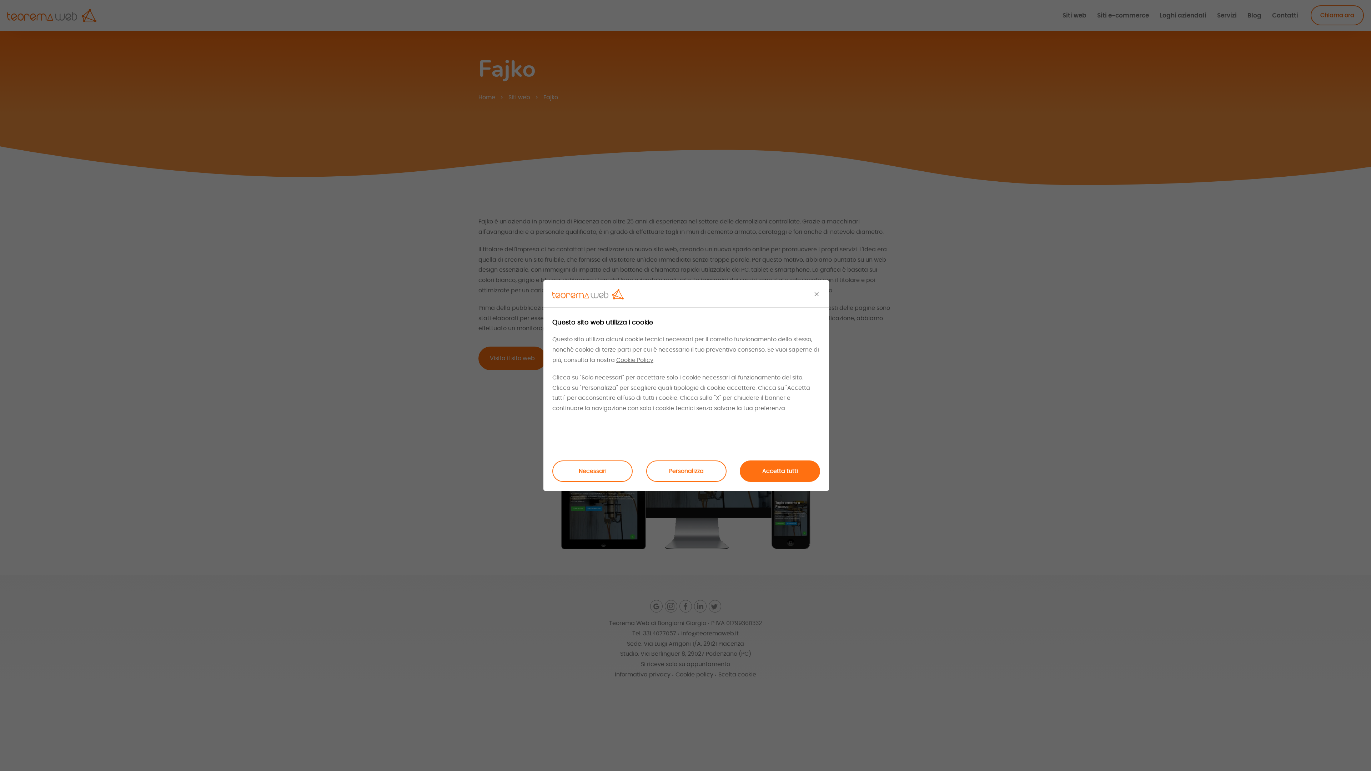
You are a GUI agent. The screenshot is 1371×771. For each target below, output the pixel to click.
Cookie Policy (634, 360)
